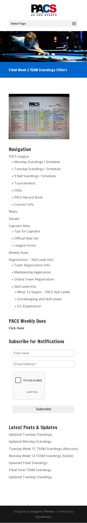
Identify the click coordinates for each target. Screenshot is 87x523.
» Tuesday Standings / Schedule (36, 169)
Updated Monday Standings (30, 441)
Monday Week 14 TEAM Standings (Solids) (41, 456)
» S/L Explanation (28, 306)
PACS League (19, 156)
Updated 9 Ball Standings (28, 463)
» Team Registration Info (31, 265)
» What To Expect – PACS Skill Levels (42, 292)
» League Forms (24, 245)
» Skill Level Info (24, 286)
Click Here (16, 328)
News (13, 211)
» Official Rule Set (25, 238)
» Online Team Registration (33, 279)
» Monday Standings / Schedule (36, 162)
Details (14, 219)
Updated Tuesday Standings (30, 434)
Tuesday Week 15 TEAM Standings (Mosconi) (43, 449)
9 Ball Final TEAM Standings (30, 470)
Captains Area (19, 226)
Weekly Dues (18, 252)
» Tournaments (23, 183)
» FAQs (17, 190)
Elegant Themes (43, 511)
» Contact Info (23, 204)
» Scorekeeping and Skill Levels (38, 299)
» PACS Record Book (27, 197)
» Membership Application (31, 272)
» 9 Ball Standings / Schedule (34, 176)
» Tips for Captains (26, 231)
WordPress (43, 517)
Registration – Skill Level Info (31, 259)
